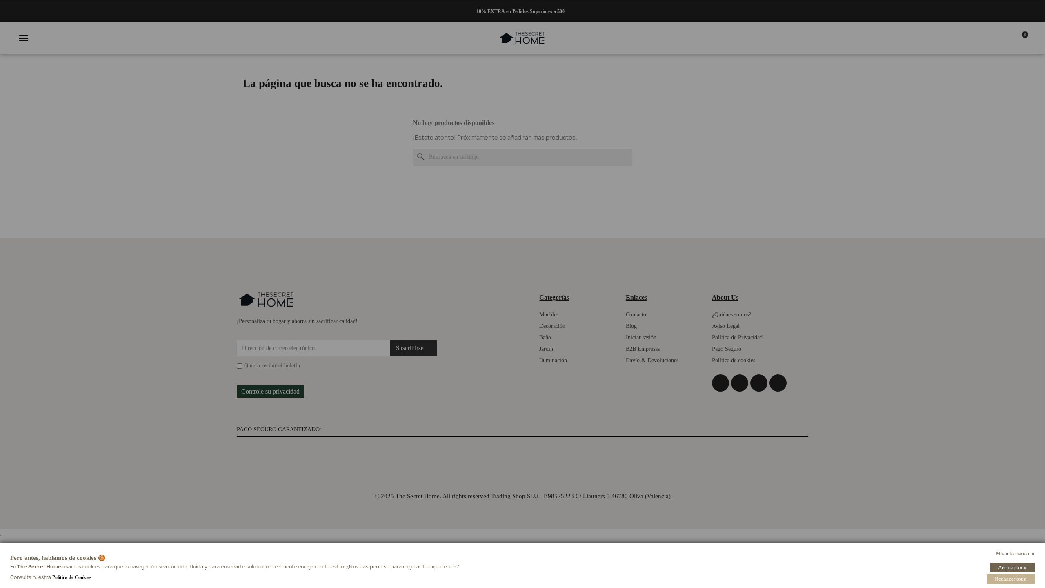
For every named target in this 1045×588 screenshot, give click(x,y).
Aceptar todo (1012, 567)
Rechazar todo (1011, 578)
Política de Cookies (71, 577)
